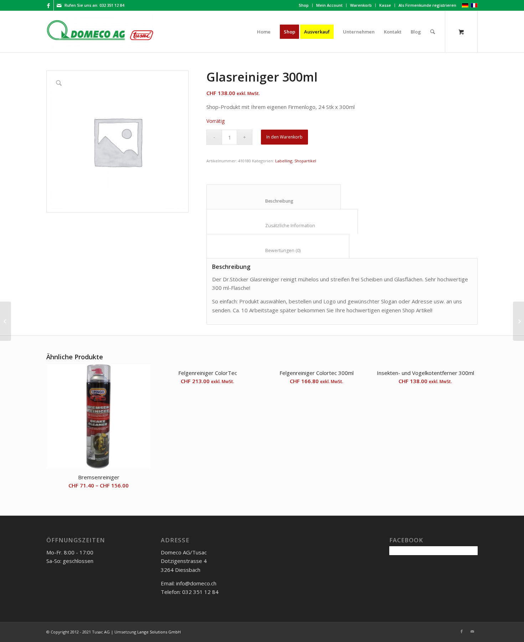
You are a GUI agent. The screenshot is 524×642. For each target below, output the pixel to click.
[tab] (273, 196)
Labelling (283, 160)
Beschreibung (274, 201)
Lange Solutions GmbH (159, 632)
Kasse (385, 5)
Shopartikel (305, 160)
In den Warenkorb (284, 137)
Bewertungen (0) (278, 250)
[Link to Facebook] (48, 5)
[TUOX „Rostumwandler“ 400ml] (5, 321)
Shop (304, 5)
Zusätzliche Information (282, 226)
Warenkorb (361, 5)
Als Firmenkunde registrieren (427, 5)
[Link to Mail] (59, 5)
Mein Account (329, 5)
